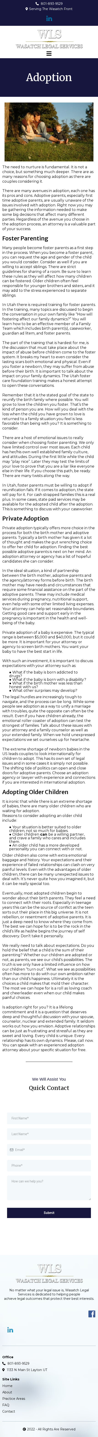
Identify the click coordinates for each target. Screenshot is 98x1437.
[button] (49, 54)
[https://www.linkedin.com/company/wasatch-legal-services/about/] (49, 18)
